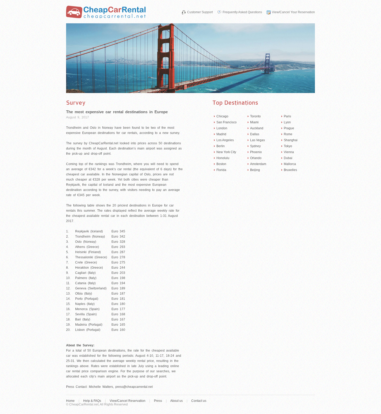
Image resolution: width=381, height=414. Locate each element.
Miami (254, 122)
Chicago (222, 116)
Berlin (220, 146)
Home (70, 401)
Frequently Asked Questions (242, 12)
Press (158, 401)
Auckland (256, 128)
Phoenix (256, 152)
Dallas (254, 134)
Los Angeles (225, 140)
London (221, 128)
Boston (221, 164)
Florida (221, 170)
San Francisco (226, 122)
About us (176, 401)
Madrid (221, 134)
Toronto (255, 116)
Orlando (256, 158)
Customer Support (200, 12)
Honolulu (222, 158)
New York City (226, 152)
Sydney (255, 146)
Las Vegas (257, 140)
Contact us (198, 401)
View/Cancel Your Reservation (293, 12)
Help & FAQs (92, 401)
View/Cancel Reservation (127, 401)
